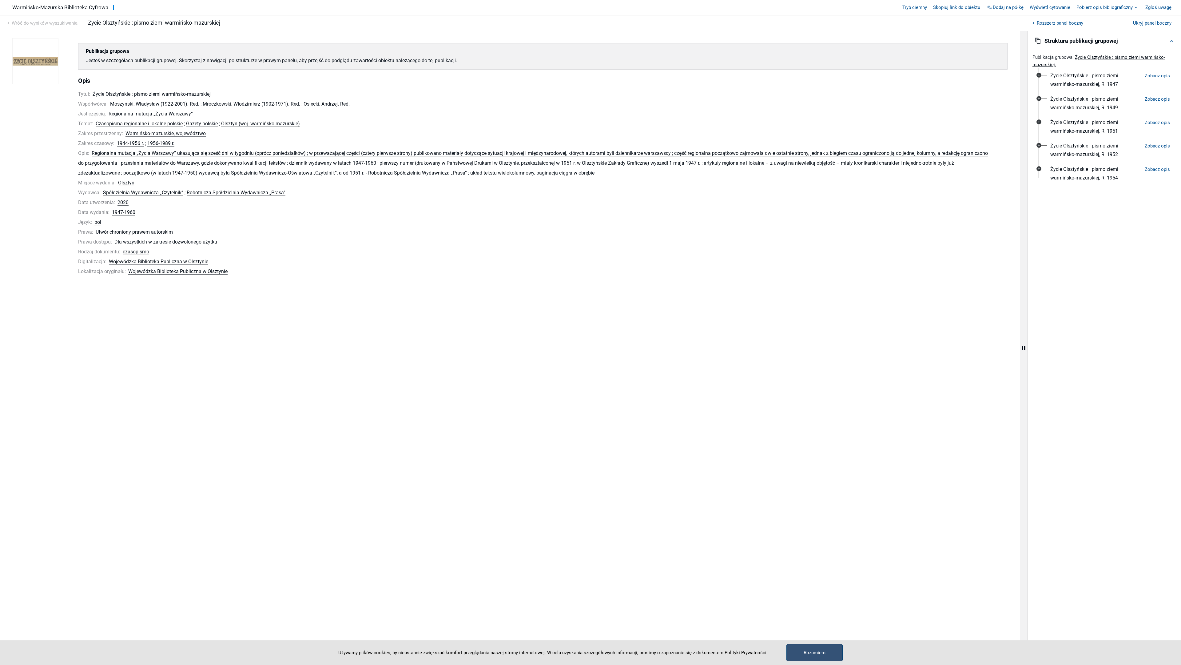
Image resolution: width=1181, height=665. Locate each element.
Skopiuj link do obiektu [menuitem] (956, 7)
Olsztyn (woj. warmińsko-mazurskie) (260, 124)
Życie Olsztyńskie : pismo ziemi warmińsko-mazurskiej (152, 94)
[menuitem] (1095, 80)
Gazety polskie (202, 124)
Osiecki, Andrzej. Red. (327, 104)
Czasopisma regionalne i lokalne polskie (139, 124)
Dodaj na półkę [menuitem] (1008, 7)
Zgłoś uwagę (1158, 7)
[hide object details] (1023, 348)
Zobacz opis (1157, 76)
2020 (123, 202)
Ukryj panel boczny (1152, 23)
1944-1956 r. (130, 143)
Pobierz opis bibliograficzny (1104, 7)
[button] (1104, 41)
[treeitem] (1104, 80)
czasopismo (136, 252)
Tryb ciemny (914, 7)
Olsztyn (126, 183)
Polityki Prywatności (745, 652)
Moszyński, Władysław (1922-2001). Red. (154, 104)
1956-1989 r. (160, 143)
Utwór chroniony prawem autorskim (134, 232)
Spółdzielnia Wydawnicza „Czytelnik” (143, 192)
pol (97, 222)
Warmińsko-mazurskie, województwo (165, 133)
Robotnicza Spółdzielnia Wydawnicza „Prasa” (236, 192)
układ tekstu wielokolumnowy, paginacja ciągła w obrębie (532, 173)
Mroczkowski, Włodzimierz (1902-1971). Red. (251, 104)
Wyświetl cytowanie (1050, 7)
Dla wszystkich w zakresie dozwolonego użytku (165, 242)
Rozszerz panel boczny (1060, 23)
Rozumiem (814, 652)
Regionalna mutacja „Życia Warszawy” (151, 114)
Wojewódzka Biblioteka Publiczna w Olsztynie (158, 261)
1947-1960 (123, 212)
